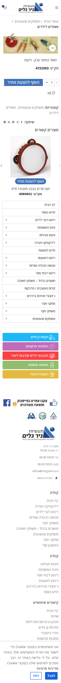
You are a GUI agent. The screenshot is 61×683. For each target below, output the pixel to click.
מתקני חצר (50, 539)
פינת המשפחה (48, 569)
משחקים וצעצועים (27, 21)
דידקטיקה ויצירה (46, 506)
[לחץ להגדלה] (52, 48)
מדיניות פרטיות (47, 668)
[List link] (30, 457)
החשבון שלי (50, 545)
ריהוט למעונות (48, 580)
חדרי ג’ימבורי (49, 633)
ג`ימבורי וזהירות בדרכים (42, 586)
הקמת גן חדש (39, 337)
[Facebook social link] (21, 122)
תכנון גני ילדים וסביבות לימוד (29, 355)
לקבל (51, 675)
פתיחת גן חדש (48, 627)
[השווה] (49, 93)
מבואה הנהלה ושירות (43, 517)
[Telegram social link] (5, 122)
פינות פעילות (49, 564)
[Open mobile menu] (56, 7)
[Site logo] (30, 7)
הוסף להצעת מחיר (23, 82)
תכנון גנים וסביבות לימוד (41, 621)
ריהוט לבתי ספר (47, 575)
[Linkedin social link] (9, 122)
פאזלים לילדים (47, 26)
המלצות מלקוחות (37, 346)
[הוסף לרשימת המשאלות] (53, 93)
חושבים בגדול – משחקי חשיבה (37, 528)
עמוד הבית (50, 21)
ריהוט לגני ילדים (47, 512)
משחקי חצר (50, 523)
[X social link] (17, 122)
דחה (36, 675)
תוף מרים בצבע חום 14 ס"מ (31, 188)
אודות (54, 616)
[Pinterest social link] (13, 122)
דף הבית (52, 500)
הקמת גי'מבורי (39, 374)
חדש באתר (50, 592)
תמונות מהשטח (38, 365)
